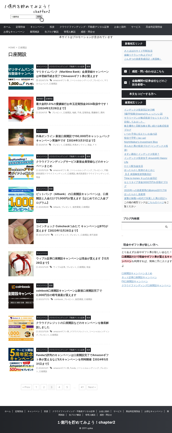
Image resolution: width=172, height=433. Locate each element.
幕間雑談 (34, 31)
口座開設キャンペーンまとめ (137, 273)
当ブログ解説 (52, 31)
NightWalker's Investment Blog (141, 141)
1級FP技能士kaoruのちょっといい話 (143, 113)
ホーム (7, 26)
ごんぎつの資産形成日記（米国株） (143, 58)
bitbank (56, 207)
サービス (136, 26)
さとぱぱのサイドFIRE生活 (138, 50)
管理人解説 (70, 31)
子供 (79, 112)
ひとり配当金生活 (133, 166)
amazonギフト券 (61, 80)
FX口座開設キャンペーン (135, 281)
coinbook (58, 299)
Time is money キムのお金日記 (140, 178)
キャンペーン (37, 26)
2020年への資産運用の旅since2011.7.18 (145, 190)
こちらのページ (156, 202)
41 (82, 387)
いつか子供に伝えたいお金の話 (140, 133)
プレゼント (98, 80)
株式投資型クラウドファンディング (92, 173)
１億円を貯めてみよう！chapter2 (86, 422)
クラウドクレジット (79, 331)
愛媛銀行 (95, 112)
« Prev (26, 387)
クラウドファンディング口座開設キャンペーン (146, 285)
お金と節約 (120, 26)
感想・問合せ (88, 31)
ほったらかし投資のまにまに (139, 170)
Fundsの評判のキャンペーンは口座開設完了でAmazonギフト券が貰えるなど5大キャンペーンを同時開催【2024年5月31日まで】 (72, 359)
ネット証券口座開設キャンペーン (139, 277)
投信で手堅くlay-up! (135, 137)
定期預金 (20, 26)
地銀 (74, 112)
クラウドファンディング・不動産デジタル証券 (84, 26)
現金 (90, 144)
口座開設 (53, 83)
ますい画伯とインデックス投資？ (141, 153)
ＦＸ (95, 144)
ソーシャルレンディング (81, 80)
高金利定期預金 (154, 26)
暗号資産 (94, 235)
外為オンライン (80, 144)
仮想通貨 (77, 207)
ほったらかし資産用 (134, 194)
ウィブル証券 (59, 267)
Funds (73, 368)
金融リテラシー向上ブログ (138, 54)
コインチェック (61, 235)
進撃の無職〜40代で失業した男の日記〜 (145, 198)
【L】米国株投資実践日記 (137, 174)
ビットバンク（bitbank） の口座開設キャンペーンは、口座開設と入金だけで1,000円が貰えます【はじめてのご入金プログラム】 (72, 198)
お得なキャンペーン (14, 31)
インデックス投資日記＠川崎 (139, 109)
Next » (92, 387)
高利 (102, 112)
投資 (52, 26)
